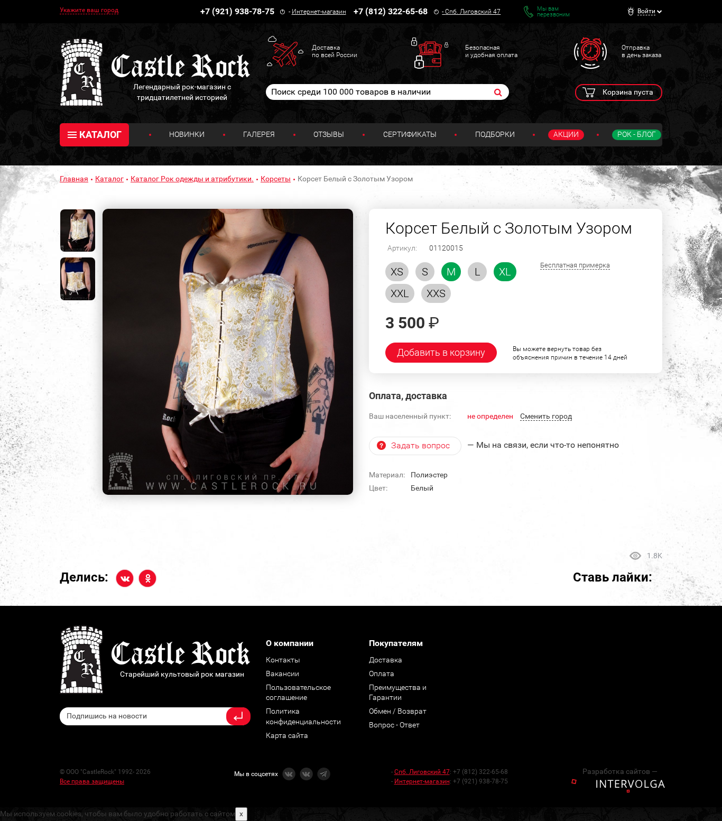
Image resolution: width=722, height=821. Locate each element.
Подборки (495, 134)
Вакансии (282, 673)
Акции (566, 134)
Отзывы (328, 134)
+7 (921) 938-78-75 (237, 11)
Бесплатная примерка (575, 265)
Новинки (187, 134)
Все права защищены (92, 781)
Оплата (381, 673)
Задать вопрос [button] (420, 445)
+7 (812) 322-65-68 (391, 11)
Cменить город (546, 416)
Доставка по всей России (334, 51)
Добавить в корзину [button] (441, 352)
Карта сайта (287, 735)
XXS (436, 293)
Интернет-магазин (319, 11)
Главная (74, 178)
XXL (400, 293)
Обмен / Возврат (398, 711)
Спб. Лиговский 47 (473, 11)
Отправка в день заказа (641, 51)
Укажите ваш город (89, 10)
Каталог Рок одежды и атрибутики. (192, 178)
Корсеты (276, 178)
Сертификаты (410, 134)
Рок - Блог (636, 134)
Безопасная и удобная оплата (491, 51)
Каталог (109, 178)
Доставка (385, 660)
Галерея (259, 134)
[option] (228, 352)
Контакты (283, 660)
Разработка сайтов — (620, 771)
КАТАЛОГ (100, 134)
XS (397, 271)
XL (505, 271)
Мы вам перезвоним (553, 11)
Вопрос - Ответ (394, 725)
